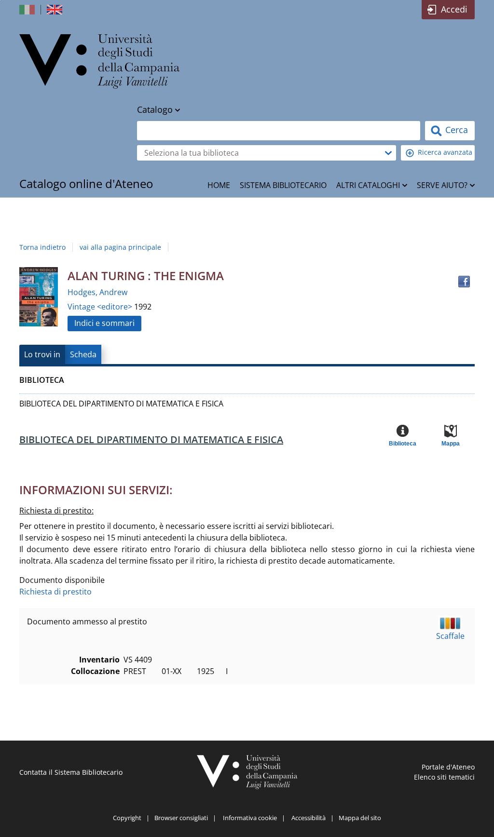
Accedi (454, 9)
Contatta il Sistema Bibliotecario (71, 772)
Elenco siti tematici (444, 777)
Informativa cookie (250, 817)
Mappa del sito (360, 817)
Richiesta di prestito (55, 591)
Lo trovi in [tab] (42, 354)
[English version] (55, 9)
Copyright (127, 817)
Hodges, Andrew (97, 292)
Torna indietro (42, 247)
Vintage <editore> (101, 306)
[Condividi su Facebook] (464, 281)
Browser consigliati (181, 817)
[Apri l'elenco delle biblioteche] (388, 153)
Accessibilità (308, 817)
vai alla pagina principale (120, 247)
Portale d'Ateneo (448, 766)
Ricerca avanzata (445, 152)
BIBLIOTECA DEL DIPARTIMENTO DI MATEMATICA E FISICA (151, 439)
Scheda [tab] (83, 354)
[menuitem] (219, 185)
